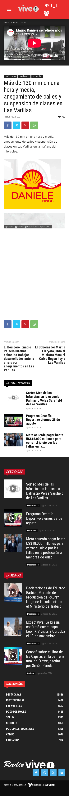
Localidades (24, 76)
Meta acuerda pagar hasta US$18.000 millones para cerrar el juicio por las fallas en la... (44, 440)
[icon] (46, 6)
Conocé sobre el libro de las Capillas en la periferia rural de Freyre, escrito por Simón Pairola (45, 659)
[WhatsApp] (34, 125)
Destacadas (19, 22)
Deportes (31, 530)
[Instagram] (44, 772)
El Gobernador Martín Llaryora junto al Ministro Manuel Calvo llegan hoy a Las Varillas (50, 354)
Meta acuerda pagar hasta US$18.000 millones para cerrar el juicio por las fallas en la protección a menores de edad (45, 548)
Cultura (30, 673)
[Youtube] (61, 772)
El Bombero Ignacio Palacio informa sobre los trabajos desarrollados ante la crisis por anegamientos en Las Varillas (19, 358)
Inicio (7, 22)
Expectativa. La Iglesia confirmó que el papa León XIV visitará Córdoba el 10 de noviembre (45, 629)
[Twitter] (16, 125)
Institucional (10, 76)
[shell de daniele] (34, 184)
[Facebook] (8, 125)
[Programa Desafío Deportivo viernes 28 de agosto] (13, 420)
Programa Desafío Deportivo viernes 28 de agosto (43, 419)
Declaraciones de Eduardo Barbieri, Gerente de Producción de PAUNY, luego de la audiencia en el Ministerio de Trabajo (45, 597)
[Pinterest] (25, 125)
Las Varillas (37, 76)
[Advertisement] (34, 269)
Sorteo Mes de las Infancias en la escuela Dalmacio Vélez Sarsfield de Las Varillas (44, 398)
